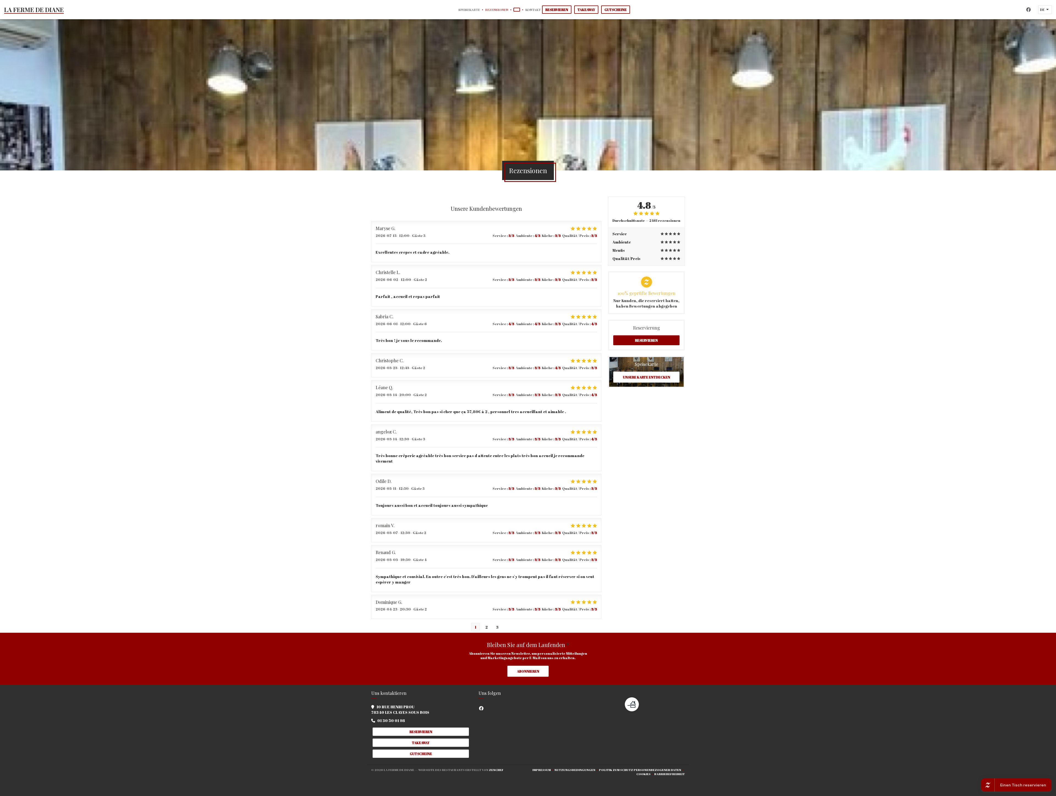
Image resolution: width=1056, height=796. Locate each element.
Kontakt (533, 9)
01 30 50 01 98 (391, 720)
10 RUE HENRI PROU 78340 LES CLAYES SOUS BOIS (400, 709)
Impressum (543, 770)
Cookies (645, 774)
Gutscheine (615, 9)
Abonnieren (528, 671)
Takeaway (586, 9)
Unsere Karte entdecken (646, 377)
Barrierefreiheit (669, 774)
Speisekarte (469, 9)
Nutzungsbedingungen (576, 770)
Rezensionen (496, 9)
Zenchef (496, 770)
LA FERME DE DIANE (34, 9)
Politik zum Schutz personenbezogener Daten (642, 770)
